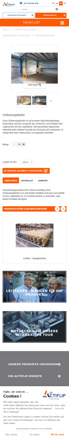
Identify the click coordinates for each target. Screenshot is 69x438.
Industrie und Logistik (25, 29)
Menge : (6, 144)
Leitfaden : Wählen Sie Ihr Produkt (34, 292)
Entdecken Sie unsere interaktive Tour (34, 333)
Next (51, 100)
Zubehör (43, 180)
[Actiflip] (9, 4)
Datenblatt (27, 180)
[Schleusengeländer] (24, 100)
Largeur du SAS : (10, 161)
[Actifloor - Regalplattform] (34, 235)
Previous (14, 101)
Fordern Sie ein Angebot (16, 15)
